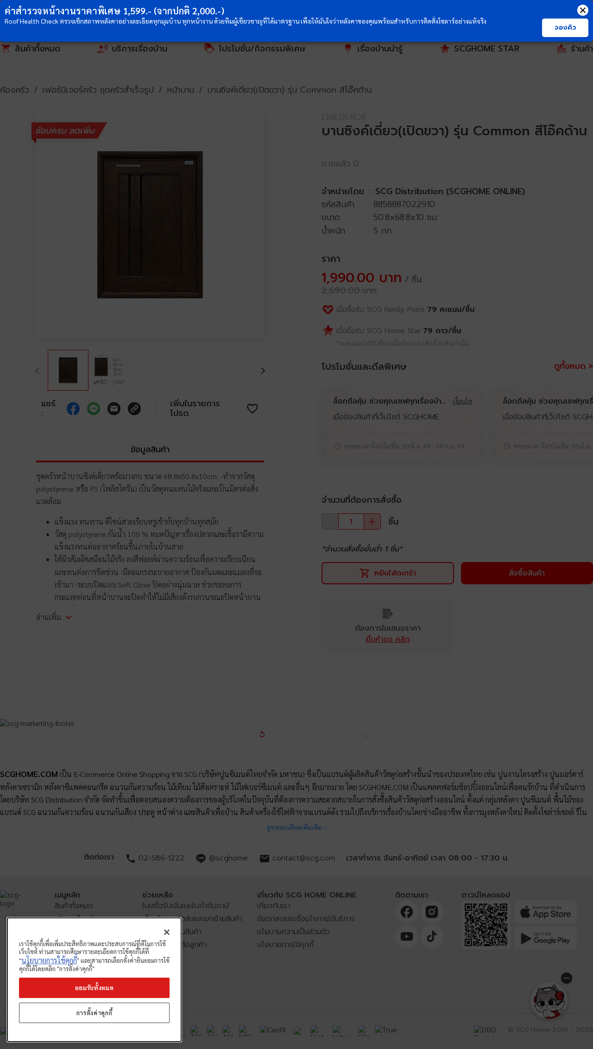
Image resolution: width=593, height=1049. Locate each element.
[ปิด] (167, 932)
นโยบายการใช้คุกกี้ (49, 960)
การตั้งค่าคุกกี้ (94, 1013)
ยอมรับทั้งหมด (94, 988)
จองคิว (565, 27)
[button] (582, 10)
